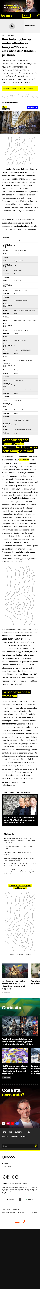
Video (11, 1132)
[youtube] (12, 1177)
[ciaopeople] (20, 1221)
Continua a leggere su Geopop (19, 886)
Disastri (23, 1136)
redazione (21, 1212)
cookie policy (16, 1209)
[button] (33, 16)
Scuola (27, 1132)
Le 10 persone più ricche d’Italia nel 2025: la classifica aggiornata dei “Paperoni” (13, 985)
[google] (29, 1199)
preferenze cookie (32, 1212)
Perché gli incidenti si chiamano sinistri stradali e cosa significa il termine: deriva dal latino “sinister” (18, 1041)
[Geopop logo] (6, 15)
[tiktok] (3, 1177)
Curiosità (18, 1132)
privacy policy (6, 1209)
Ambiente (14, 1136)
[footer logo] (20, 1157)
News (4, 1132)
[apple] (11, 1199)
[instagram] (8, 1177)
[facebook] (17, 1177)
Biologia (5, 1136)
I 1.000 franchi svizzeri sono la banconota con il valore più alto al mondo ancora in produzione (15, 1070)
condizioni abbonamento (8, 1212)
